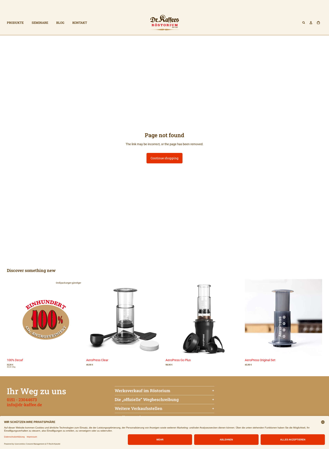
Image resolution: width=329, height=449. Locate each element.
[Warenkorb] (318, 22)
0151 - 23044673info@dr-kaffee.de (24, 402)
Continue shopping (164, 158)
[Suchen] (303, 22)
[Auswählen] (79, 351)
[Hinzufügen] (158, 351)
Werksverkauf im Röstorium (142, 390)
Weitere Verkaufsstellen (138, 408)
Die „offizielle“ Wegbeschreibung (147, 399)
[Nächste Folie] (158, 318)
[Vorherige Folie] (91, 318)
